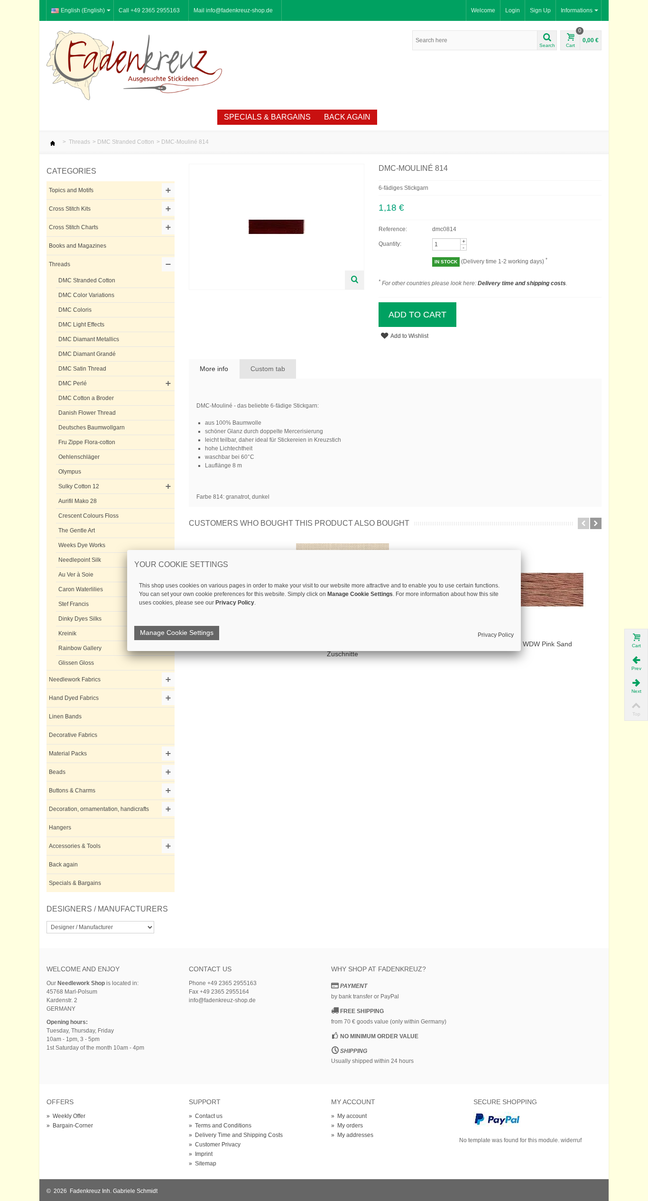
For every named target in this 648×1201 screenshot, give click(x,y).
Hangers (60, 827)
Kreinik (67, 633)
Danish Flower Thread (87, 413)
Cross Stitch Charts (73, 227)
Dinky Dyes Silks (80, 618)
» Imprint (201, 1154)
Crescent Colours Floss (88, 515)
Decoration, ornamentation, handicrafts (99, 809)
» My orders (347, 1125)
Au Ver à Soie (75, 574)
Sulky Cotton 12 (78, 486)
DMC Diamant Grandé (87, 354)
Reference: (393, 229)
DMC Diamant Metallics (88, 339)
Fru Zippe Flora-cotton (86, 442)
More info (214, 368)
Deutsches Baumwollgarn (91, 427)
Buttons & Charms (72, 790)
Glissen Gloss (76, 663)
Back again (347, 117)
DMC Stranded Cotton (125, 142)
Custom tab (267, 368)
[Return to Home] (52, 142)
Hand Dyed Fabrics (74, 698)
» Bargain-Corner (69, 1125)
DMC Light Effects (81, 324)
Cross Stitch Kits (70, 208)
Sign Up (540, 10)
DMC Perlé (72, 383)
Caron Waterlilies (80, 589)
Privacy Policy (496, 635)
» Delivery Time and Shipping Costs (236, 1135)
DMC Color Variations (86, 295)
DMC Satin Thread (82, 368)
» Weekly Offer (65, 1116)
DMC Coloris (75, 310)
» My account (349, 1116)
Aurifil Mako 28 (77, 501)
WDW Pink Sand (547, 644)
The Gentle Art (76, 530)
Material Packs (68, 753)
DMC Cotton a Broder (86, 398)
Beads (57, 772)
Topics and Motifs (71, 190)
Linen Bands (65, 716)
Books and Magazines (77, 245)
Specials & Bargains (267, 117)
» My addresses (352, 1135)
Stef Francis (73, 604)
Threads (79, 142)
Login (512, 10)
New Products (106, 117)
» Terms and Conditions (220, 1125)
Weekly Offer (181, 117)
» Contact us (205, 1116)
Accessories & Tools (75, 846)
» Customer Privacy (215, 1144)
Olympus (69, 471)
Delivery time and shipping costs (522, 283)
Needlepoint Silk (79, 560)
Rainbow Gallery (80, 648)
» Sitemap (202, 1163)
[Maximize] (354, 279)
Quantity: (390, 244)
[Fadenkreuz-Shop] (134, 64)
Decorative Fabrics (73, 735)
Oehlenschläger (79, 457)
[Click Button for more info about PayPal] (497, 1119)
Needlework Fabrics (75, 679)
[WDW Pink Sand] (547, 589)
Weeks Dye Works (81, 545)
